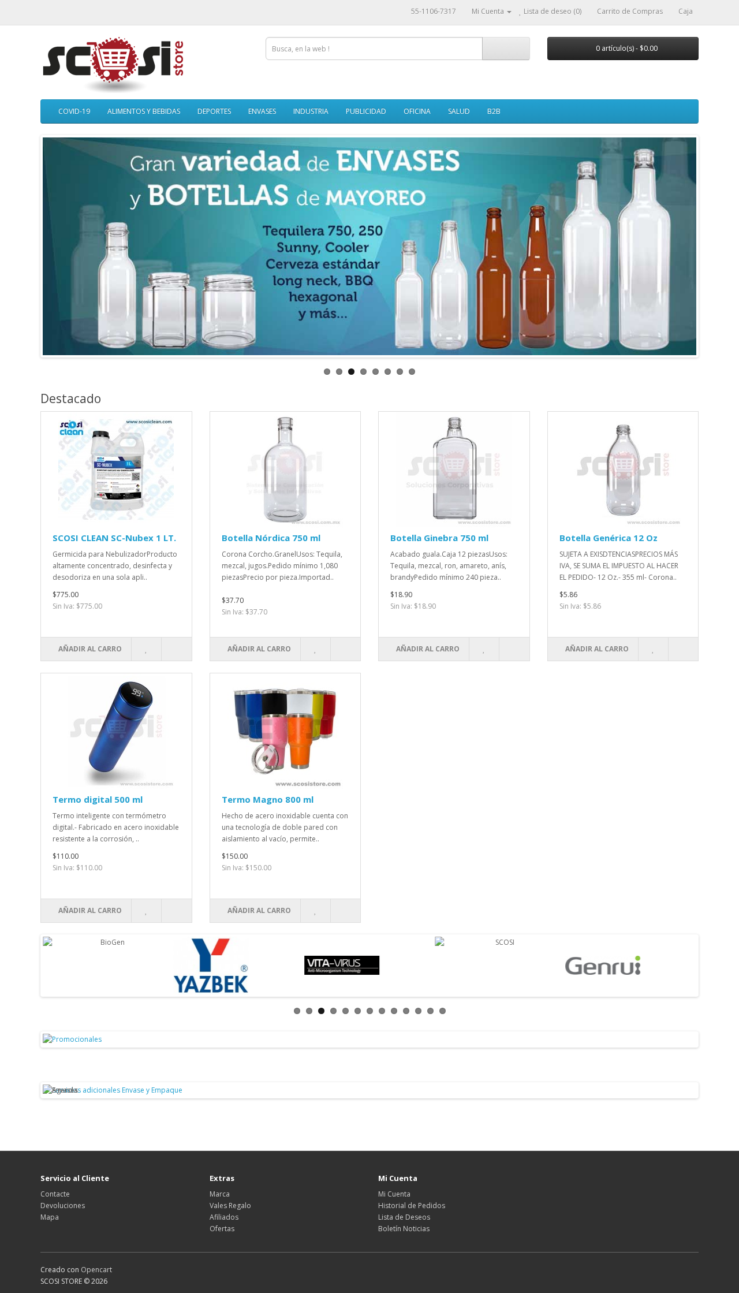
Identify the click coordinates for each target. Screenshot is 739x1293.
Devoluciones (62, 1205)
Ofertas (222, 1229)
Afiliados (224, 1217)
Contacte (55, 1194)
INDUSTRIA (311, 111)
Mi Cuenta (394, 1194)
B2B (494, 111)
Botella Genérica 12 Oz (608, 537)
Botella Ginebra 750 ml (439, 537)
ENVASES (262, 111)
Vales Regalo (230, 1205)
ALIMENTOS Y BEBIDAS (143, 111)
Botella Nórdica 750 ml (271, 537)
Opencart (96, 1270)
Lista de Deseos (404, 1217)
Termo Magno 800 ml (267, 799)
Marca (220, 1194)
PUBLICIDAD (366, 111)
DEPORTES (214, 111)
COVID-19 (74, 111)
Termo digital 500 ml (98, 799)
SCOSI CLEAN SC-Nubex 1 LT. (114, 537)
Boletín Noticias (404, 1229)
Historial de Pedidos (411, 1205)
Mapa (49, 1217)
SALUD (459, 111)
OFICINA (417, 111)
